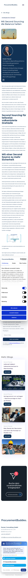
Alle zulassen (14, 308)
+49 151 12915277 (5, 534)
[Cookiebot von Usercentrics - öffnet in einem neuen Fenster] (20, 259)
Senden (23, 570)
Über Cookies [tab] (22, 263)
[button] (22, 4)
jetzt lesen (7, 372)
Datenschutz (9, 575)
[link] (13, 365)
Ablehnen (14, 317)
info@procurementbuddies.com (11, 537)
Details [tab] (14, 263)
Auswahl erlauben (14, 312)
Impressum (19, 575)
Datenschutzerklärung (14, 343)
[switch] (24, 292)
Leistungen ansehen (10, 558)
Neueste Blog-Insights (10, 561)
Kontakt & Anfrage (9, 565)
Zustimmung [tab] (5, 263)
